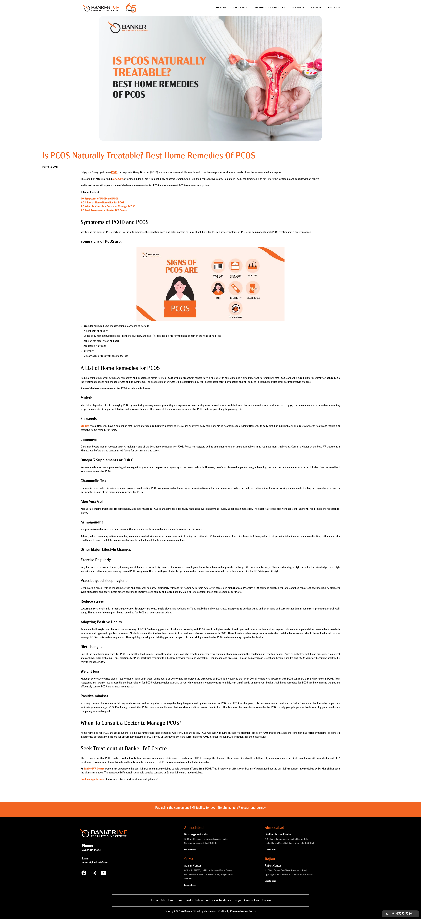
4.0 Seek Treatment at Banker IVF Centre (104, 210)
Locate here (190, 849)
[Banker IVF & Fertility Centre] (101, 8)
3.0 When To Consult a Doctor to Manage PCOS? (108, 206)
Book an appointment (93, 779)
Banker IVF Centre (94, 769)
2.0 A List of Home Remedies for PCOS (102, 202)
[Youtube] (104, 873)
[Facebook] (84, 873)
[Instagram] (94, 873)
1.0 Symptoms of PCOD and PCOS (100, 199)
